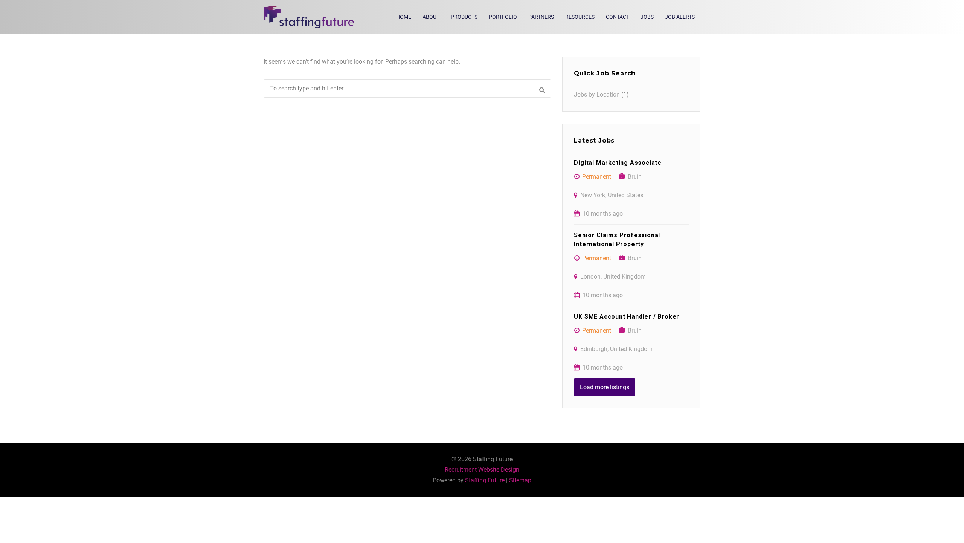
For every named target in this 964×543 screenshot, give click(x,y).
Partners (541, 17)
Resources (580, 17)
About (431, 17)
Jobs (647, 17)
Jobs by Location (597, 94)
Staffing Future (485, 480)
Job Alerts (680, 17)
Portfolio (503, 17)
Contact (617, 17)
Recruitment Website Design (482, 469)
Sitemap (520, 480)
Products (464, 17)
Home (403, 17)
